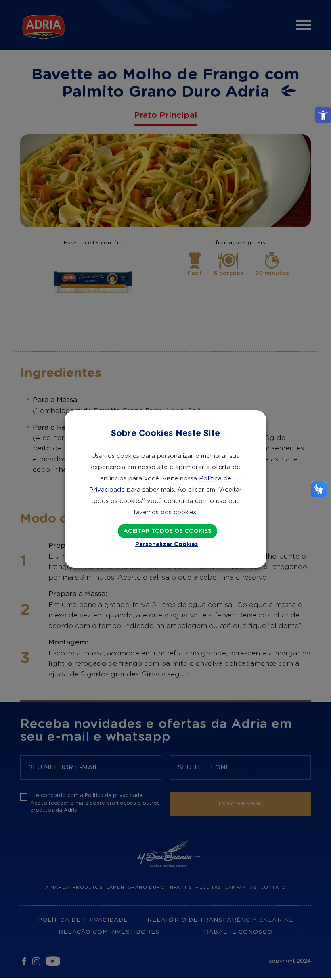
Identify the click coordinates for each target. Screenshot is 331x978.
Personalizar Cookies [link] (166, 544)
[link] (323, 115)
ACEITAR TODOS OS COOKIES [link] (168, 531)
